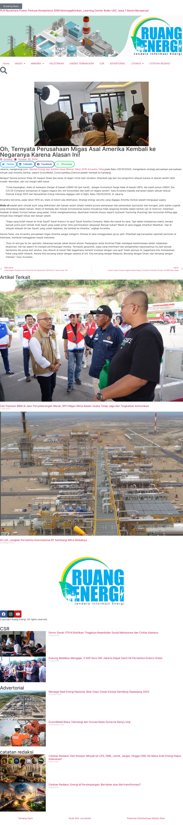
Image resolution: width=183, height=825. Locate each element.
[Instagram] (10, 614)
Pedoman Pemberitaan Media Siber (146, 818)
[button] (8, 164)
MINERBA (36, 63)
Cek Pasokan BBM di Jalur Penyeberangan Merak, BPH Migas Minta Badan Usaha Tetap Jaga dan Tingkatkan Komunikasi (74, 405)
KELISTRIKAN (57, 63)
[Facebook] (3, 614)
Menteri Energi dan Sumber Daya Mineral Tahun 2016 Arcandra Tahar (66, 169)
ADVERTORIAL (117, 63)
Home (6, 63)
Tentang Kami (25, 818)
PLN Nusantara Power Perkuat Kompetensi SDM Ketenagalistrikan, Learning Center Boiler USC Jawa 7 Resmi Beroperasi (74, 10)
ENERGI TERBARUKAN (82, 63)
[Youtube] (17, 614)
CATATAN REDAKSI (159, 63)
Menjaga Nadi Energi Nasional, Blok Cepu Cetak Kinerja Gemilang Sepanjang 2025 (99, 691)
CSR (102, 63)
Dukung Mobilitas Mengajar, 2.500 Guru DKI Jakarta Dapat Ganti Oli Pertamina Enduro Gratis (105, 658)
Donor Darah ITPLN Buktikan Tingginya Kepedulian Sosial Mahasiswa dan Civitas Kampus (103, 632)
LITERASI (136, 63)
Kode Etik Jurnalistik (80, 818)
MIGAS (18, 63)
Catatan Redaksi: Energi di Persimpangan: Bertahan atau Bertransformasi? (95, 784)
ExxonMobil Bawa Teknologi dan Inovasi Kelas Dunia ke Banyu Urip (90, 721)
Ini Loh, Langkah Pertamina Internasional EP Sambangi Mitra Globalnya (43, 540)
